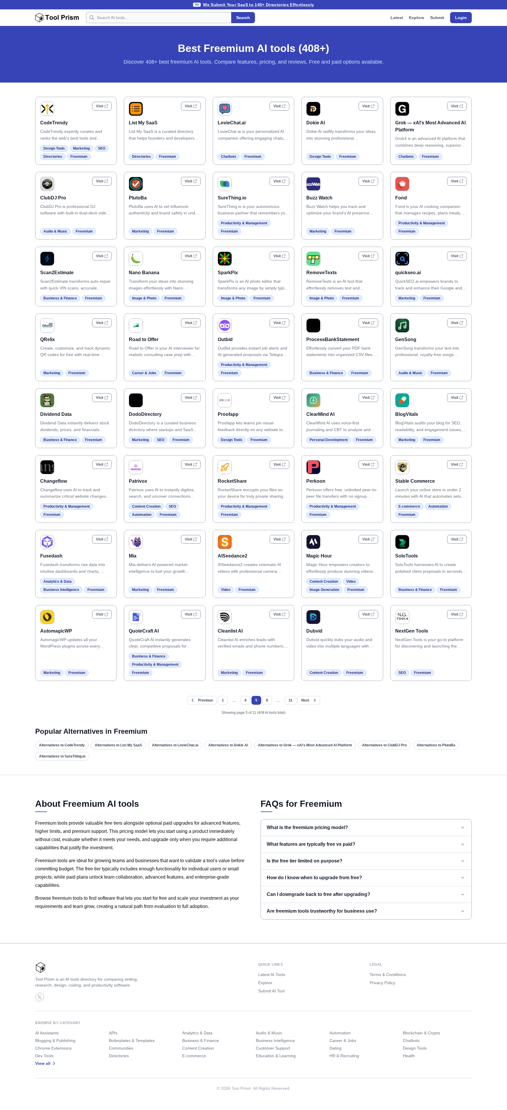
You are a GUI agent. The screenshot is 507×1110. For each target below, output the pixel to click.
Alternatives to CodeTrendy (62, 745)
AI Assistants (47, 1033)
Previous (205, 700)
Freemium (78, 157)
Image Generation (324, 590)
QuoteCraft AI (144, 630)
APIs (113, 1033)
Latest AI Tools (271, 974)
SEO (101, 148)
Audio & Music (55, 231)
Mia (132, 555)
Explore (416, 17)
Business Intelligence (61, 590)
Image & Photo (144, 298)
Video (225, 590)
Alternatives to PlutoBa (436, 745)
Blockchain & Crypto (421, 1033)
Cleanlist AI (230, 630)
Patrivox (138, 481)
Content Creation (146, 506)
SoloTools (406, 555)
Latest (397, 17)
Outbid (225, 339)
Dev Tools (44, 1055)
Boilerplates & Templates (132, 1040)
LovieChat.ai (232, 122)
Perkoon (315, 481)
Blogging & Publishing (55, 1040)
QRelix (47, 339)
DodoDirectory (145, 414)
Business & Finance (60, 298)
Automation (141, 515)
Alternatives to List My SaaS (118, 745)
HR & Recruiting (344, 1055)
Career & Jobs (144, 373)
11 (291, 700)
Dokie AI (315, 122)
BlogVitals (406, 414)
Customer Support (273, 1048)
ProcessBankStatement (332, 339)
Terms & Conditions (388, 974)
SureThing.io (232, 197)
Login (461, 17)
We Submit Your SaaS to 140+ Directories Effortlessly (258, 4)
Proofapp (228, 414)
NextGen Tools (411, 630)
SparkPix (228, 272)
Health (409, 1055)
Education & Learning (276, 1055)
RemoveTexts (321, 272)
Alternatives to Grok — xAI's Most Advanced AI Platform (305, 745)
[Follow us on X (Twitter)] (39, 997)
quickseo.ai (408, 272)
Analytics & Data (57, 581)
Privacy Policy (382, 982)
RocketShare (232, 481)
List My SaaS (143, 122)
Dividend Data (56, 414)
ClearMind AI (320, 414)
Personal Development (329, 440)
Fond (401, 197)
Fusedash (51, 555)
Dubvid (314, 630)
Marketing (81, 148)
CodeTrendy (54, 122)
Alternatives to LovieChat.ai (175, 745)
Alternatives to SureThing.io (62, 756)
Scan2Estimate (57, 272)
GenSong (405, 339)
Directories (52, 157)
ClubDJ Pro (53, 197)
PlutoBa (138, 197)
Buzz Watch (319, 197)
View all (42, 1063)
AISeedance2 (232, 555)
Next (305, 700)
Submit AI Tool (271, 991)
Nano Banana (144, 272)
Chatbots (228, 157)
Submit (437, 17)
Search (243, 17)
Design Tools (54, 148)
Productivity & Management (244, 223)
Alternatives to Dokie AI (228, 745)
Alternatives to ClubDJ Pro (384, 745)
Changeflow (53, 481)
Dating (335, 1048)
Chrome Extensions (53, 1048)
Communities (121, 1048)
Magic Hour (319, 555)
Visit (99, 106)
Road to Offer (143, 339)
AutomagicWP (56, 630)
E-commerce (409, 506)
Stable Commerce (415, 481)
